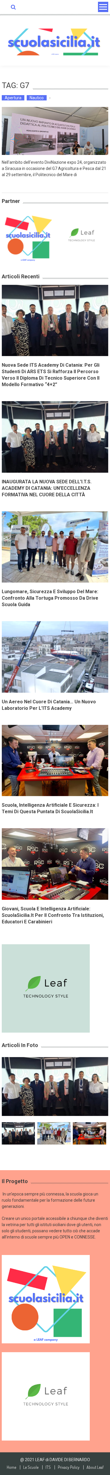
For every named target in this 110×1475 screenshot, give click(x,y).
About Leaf (95, 1467)
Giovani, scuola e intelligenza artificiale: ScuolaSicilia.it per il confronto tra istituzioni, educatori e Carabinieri (53, 915)
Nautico (37, 97)
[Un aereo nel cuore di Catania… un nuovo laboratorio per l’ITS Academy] (55, 656)
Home (11, 1467)
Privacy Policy (68, 1467)
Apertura (13, 97)
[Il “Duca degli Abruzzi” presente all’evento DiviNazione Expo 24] (55, 131)
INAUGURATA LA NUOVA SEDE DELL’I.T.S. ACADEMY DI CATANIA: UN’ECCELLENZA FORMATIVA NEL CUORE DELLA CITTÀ (47, 488)
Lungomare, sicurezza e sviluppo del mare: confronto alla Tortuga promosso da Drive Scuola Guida (50, 598)
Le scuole (30, 1467)
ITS (48, 1467)
